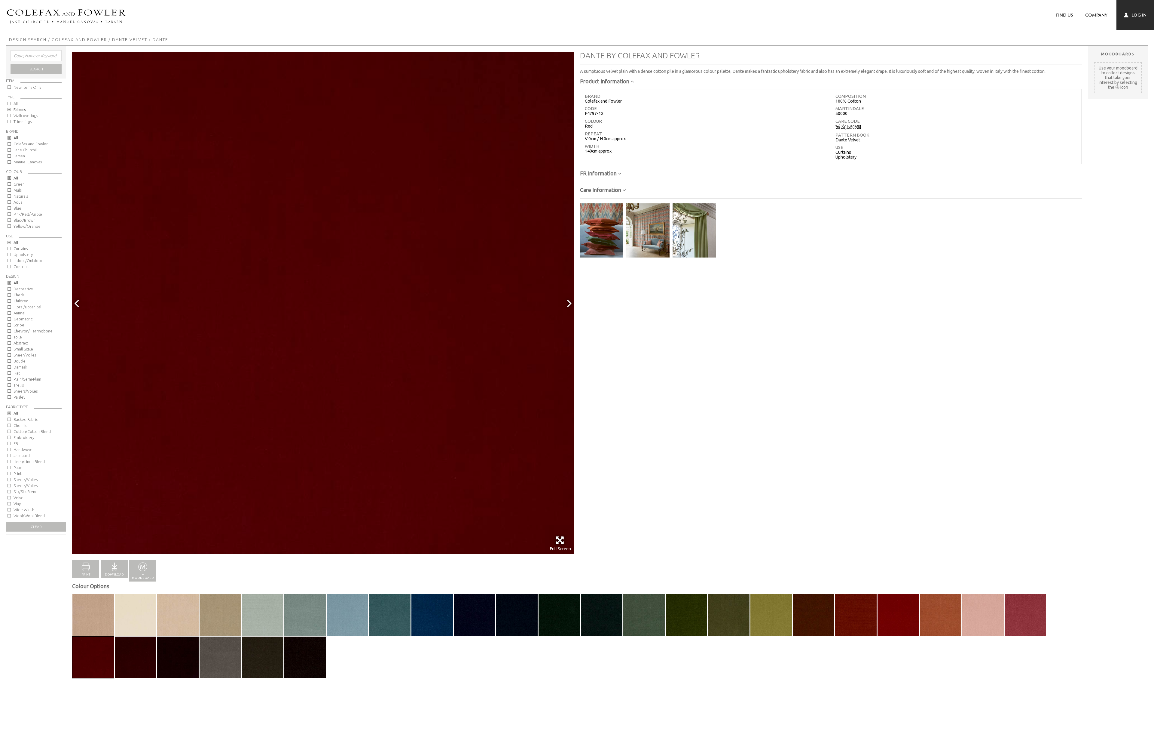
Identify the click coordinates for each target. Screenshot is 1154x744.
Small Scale (23, 349)
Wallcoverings (26, 115)
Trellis (19, 385)
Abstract (21, 343)
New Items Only (27, 87)
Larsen (19, 156)
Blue (17, 208)
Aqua (18, 202)
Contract (21, 266)
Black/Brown (24, 220)
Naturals (21, 196)
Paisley (19, 397)
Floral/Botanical (27, 307)
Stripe (19, 325)
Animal (19, 313)
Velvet (19, 497)
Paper (19, 467)
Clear (36, 527)
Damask (20, 367)
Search (36, 69)
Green (19, 184)
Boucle (20, 361)
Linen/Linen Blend (29, 461)
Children (21, 301)
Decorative (23, 289)
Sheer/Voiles (25, 355)
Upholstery (23, 254)
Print (18, 473)
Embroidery (24, 437)
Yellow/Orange (27, 226)
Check (19, 295)
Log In (1138, 15)
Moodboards (1118, 54)
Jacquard (22, 455)
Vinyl (18, 504)
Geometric (23, 319)
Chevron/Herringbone (33, 331)
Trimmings (23, 121)
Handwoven (24, 449)
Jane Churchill (26, 150)
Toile (18, 337)
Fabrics (20, 109)
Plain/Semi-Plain (27, 379)
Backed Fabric (26, 419)
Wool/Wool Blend (29, 516)
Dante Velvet (129, 39)
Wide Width (24, 510)
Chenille (21, 425)
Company (1096, 15)
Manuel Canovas (28, 162)
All (16, 103)
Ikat (17, 373)
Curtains (21, 248)
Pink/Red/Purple (28, 214)
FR (16, 443)
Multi (18, 190)
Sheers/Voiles (26, 391)
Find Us (1064, 15)
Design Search (28, 39)
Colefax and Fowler (79, 39)
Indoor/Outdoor (28, 260)
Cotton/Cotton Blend (32, 431)
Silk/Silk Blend (26, 491)
